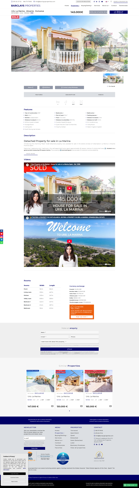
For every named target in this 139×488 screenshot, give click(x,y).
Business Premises (78, 445)
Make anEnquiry (120, 12)
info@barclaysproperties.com (45, 1)
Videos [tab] (101, 94)
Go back (111, 86)
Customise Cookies (14, 477)
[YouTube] (102, 1)
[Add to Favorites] (124, 18)
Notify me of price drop (98, 12)
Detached (74, 438)
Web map (55, 477)
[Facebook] (94, 1)
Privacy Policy (76, 345)
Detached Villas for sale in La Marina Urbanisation (40, 419)
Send (70, 349)
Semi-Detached (76, 440)
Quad (73, 435)
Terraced (74, 430)
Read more (30, 153)
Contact (114, 5)
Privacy (44, 477)
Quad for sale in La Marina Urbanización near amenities (99, 485)
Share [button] (30, 87)
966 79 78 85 (27, 1)
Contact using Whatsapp (70, 87)
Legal (40, 477)
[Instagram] (99, 1)
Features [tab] (39, 94)
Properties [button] (74, 5)
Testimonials (123, 5)
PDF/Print (47, 87)
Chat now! (130, 485)
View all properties (78, 448)
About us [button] (105, 5)
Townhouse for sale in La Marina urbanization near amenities (40, 485)
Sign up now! (81, 316)
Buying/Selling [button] (86, 5)
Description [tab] (70, 94)
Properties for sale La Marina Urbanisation (40, 421)
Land (72, 443)
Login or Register (83, 1)
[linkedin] (96, 1)
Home (67, 5)
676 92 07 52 (17, 1)
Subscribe (34, 448)
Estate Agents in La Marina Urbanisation (99, 419)
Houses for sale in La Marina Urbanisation (99, 421)
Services (97, 5)
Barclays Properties (25, 5)
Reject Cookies (14, 481)
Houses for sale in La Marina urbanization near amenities (99, 483)
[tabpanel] (40, 389)
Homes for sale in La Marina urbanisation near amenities (40, 483)
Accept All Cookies (14, 473)
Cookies (50, 477)
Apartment (75, 433)
